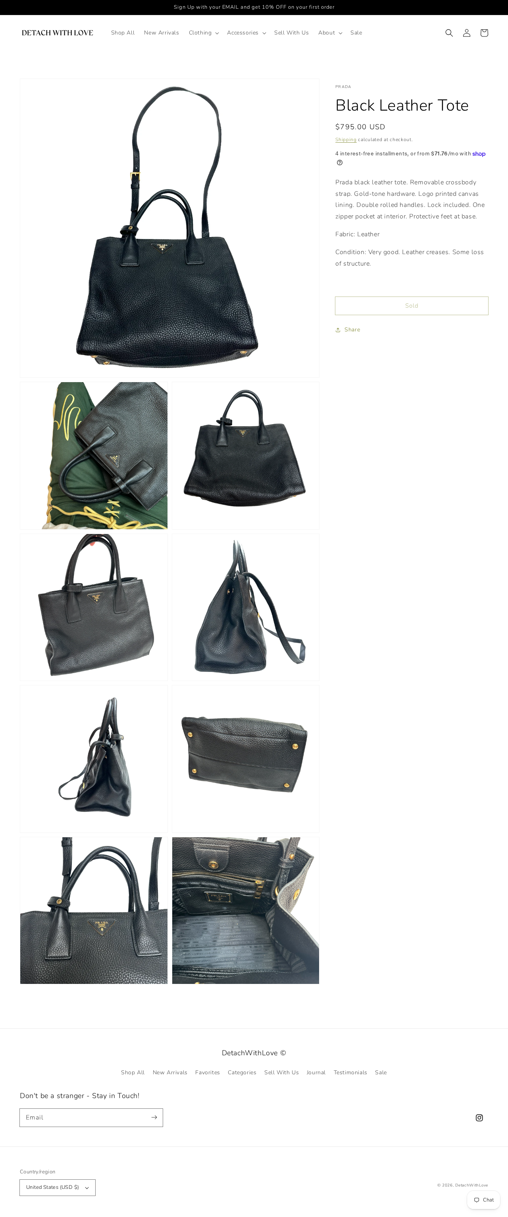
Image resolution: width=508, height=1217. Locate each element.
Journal (316, 1072)
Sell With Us (281, 1072)
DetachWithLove (471, 1185)
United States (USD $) (52, 1187)
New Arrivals (170, 1072)
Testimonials (351, 1072)
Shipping (346, 139)
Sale (381, 1072)
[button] (203, 33)
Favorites (207, 1072)
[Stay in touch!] (154, 1117)
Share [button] (352, 329)
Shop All (133, 1072)
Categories (242, 1072)
